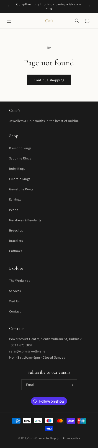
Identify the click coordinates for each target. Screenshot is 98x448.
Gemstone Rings (21, 189)
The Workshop (19, 281)
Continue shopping (49, 80)
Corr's (31, 438)
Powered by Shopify (47, 438)
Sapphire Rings (20, 158)
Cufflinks (15, 251)
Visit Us (14, 301)
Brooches (16, 230)
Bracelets (16, 241)
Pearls (13, 210)
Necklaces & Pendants (25, 220)
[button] (9, 21)
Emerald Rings (19, 179)
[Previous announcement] (8, 6)
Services (15, 291)
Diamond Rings (20, 148)
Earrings (15, 199)
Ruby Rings (17, 169)
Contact (15, 311)
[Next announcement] (90, 6)
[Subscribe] (72, 385)
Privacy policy (71, 438)
